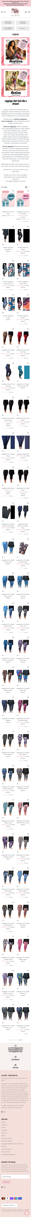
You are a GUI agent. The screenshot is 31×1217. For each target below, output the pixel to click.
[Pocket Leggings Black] (23, 236)
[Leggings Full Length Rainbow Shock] (8, 980)
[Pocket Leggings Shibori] (23, 304)
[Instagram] (4, 1112)
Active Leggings (23, 22)
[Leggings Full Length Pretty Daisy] (8, 548)
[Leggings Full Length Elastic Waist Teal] (23, 372)
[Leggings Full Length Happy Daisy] (8, 809)
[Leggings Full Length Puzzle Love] (8, 1014)
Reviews (4, 1146)
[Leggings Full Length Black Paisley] (8, 741)
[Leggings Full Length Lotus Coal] (23, 612)
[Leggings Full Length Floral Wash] (23, 647)
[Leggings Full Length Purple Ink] (23, 980)
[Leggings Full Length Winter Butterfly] (8, 775)
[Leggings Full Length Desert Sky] (23, 677)
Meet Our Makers (6, 1141)
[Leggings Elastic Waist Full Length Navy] (23, 512)
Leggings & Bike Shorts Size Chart (12, 1144)
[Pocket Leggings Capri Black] (8, 236)
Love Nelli (8, 1209)
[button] (13, 191)
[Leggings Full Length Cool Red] (23, 338)
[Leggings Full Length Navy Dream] (8, 582)
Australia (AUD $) (8, 1205)
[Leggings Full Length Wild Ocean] (8, 877)
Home (3, 1135)
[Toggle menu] (2, 12)
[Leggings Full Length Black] (23, 476)
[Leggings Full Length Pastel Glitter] (8, 612)
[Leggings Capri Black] (8, 476)
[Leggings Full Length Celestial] (8, 707)
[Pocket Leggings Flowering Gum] (8, 270)
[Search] (6, 12)
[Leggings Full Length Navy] (8, 442)
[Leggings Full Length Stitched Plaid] (8, 911)
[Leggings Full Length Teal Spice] (23, 911)
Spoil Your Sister (6, 1138)
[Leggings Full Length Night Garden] (8, 677)
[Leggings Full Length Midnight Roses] (8, 843)
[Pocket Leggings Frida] (8, 304)
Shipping (4, 1130)
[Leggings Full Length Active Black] (8, 406)
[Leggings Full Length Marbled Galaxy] (23, 707)
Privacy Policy (5, 1152)
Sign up (6, 1182)
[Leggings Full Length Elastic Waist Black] (8, 512)
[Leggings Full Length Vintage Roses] (8, 946)
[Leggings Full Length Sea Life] (23, 582)
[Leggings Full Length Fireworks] (23, 1014)
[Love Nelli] (15, 12)
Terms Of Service (6, 1149)
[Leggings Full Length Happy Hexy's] (23, 946)
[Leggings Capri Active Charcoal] (8, 372)
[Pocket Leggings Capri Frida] (23, 270)
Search (3, 1122)
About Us (4, 1133)
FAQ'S (3, 1127)
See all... (23, 28)
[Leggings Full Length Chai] (8, 338)
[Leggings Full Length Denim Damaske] (8, 647)
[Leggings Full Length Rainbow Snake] (23, 775)
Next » (21, 1040)
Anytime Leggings (8, 22)
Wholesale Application (8, 1154)
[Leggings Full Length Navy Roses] (23, 741)
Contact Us (4, 1125)
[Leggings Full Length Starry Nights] (23, 877)
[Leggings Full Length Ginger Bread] (23, 548)
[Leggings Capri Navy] (23, 442)
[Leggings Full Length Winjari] (23, 843)
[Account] (25, 12)
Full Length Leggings (8, 28)
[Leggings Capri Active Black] (23, 406)
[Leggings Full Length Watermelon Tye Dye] (23, 809)
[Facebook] (2, 1112)
